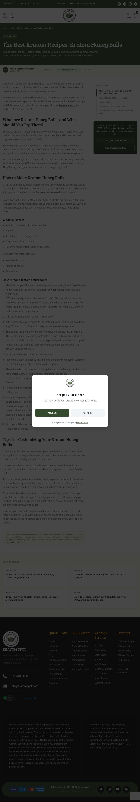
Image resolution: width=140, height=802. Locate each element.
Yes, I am (52, 413)
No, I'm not (88, 413)
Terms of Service (82, 423)
